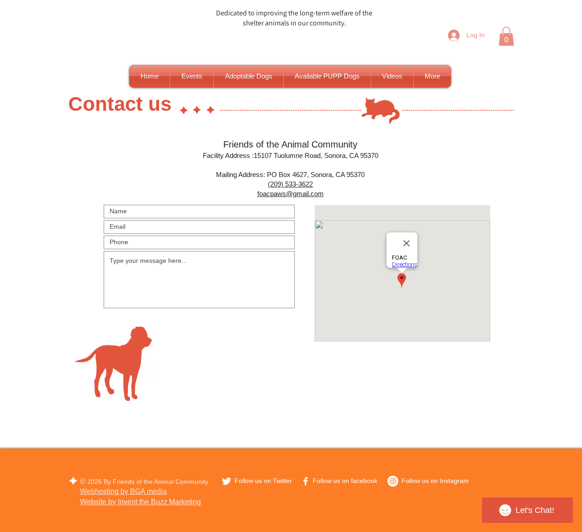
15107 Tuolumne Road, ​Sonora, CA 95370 (316, 155)
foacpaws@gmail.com (290, 193)
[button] (506, 36)
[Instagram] (392, 481)
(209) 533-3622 (290, 184)
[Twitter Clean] (226, 481)
